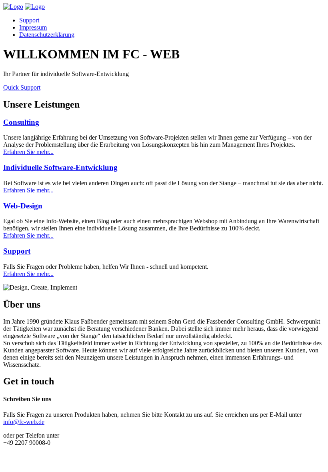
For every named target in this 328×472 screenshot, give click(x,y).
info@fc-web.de (23, 421)
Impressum (33, 27)
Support (29, 20)
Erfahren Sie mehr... (28, 151)
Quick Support (21, 87)
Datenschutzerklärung (46, 34)
